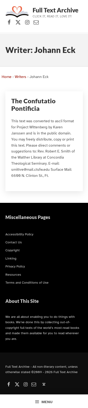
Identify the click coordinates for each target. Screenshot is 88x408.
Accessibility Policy (19, 234)
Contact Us (13, 242)
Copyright (12, 250)
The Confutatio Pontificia (33, 104)
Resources (13, 274)
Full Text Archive (55, 10)
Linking (10, 258)
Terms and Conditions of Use (27, 282)
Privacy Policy (15, 266)
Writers (20, 76)
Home (6, 76)
